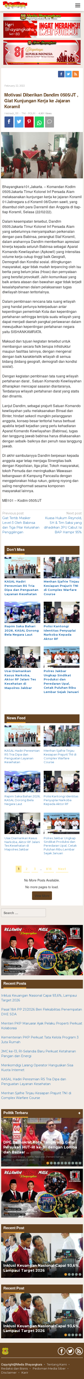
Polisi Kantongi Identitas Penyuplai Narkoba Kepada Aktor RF (61, 800)
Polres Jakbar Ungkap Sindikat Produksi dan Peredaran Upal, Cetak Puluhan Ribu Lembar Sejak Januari (60, 845)
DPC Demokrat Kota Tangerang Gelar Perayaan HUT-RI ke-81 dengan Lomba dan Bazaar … (40, 1147)
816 (49, 869)
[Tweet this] (19, 122)
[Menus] (78, 5)
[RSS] (76, 74)
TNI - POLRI (28, 113)
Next (62, 869)
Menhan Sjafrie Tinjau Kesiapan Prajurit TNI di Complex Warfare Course (60, 756)
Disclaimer (9, 1372)
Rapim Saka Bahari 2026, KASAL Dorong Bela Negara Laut (21, 630)
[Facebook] (61, 74)
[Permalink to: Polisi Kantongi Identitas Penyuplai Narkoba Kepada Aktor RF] (62, 612)
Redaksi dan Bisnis (14, 1368)
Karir (25, 1372)
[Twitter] (68, 74)
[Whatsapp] (39, 122)
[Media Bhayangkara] (15, 5)
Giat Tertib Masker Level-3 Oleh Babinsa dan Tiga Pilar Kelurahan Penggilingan (20, 522)
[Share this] (8, 122)
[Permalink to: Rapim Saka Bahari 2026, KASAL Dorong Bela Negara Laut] (22, 612)
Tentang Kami (57, 1364)
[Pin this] (29, 122)
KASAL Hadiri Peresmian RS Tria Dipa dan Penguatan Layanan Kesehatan (22, 756)
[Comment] (49, 122)
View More (42, 895)
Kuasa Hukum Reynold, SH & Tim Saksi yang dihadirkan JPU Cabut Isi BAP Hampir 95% (63, 522)
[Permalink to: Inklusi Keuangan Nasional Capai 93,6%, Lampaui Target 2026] (42, 1255)
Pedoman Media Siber (49, 1368)
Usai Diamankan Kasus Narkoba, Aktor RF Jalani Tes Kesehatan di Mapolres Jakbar (20, 679)
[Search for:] (23, 912)
